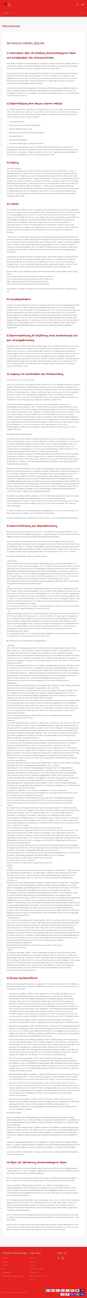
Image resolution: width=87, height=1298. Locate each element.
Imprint (32, 1265)
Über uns (5, 1258)
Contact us (33, 1262)
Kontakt (5, 1262)
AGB (3, 1269)
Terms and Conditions (36, 1269)
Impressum (5, 1265)
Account (83, 13)
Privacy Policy (34, 1272)
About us (32, 1258)
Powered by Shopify (22, 1292)
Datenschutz (6, 1272)
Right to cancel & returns (38, 1276)
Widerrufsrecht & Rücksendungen (12, 1276)
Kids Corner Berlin (11, 1292)
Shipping (32, 1280)
